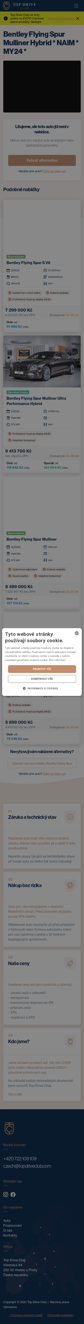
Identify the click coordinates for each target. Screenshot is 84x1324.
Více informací (57, 660)
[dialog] (42, 662)
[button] (42, 688)
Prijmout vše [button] (42, 669)
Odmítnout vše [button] (42, 679)
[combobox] (77, 633)
